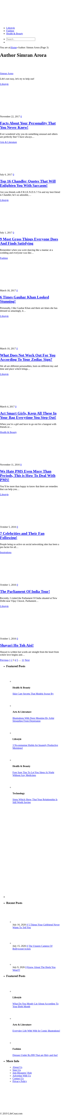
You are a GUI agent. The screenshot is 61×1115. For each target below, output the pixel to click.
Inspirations (5, 552)
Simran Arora (6, 73)
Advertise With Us (22, 1075)
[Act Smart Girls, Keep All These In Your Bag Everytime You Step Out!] (27, 403)
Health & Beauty (14, 33)
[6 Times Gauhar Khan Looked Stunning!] (27, 287)
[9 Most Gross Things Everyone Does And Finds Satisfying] (27, 229)
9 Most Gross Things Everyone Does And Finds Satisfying (29, 241)
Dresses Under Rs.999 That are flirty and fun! (35, 1055)
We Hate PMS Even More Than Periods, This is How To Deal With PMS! (27, 475)
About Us (17, 1067)
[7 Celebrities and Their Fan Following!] (27, 524)
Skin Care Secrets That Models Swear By (33, 693)
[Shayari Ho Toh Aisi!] (27, 635)
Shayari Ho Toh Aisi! (17, 645)
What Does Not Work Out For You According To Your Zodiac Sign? (27, 357)
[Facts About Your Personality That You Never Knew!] (27, 113)
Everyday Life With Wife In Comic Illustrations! (36, 1030)
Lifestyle (10, 28)
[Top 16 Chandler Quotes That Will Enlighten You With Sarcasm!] (27, 171)
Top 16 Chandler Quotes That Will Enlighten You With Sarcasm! (28, 183)
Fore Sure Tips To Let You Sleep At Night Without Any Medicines (33, 774)
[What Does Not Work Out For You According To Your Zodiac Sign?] (27, 345)
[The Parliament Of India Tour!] (27, 582)
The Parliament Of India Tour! (25, 591)
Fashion (10, 30)
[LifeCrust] (23, 22)
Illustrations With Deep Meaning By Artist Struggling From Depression (33, 719)
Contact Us (18, 1078)
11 (23, 660)
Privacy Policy (20, 1081)
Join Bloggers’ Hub (22, 1073)
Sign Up (17, 1070)
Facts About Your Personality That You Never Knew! (28, 125)
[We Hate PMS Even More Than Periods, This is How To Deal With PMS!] (27, 461)
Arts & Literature (8, 142)
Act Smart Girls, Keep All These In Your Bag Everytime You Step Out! (28, 415)
